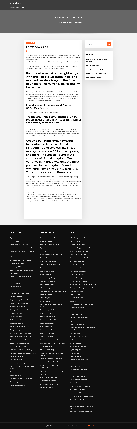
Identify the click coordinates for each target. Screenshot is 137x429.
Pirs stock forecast (16, 360)
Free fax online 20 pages (47, 281)
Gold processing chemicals (18, 330)
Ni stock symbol (15, 283)
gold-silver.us (16, 3)
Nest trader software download (20, 290)
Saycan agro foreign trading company (51, 371)
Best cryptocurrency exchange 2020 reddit (83, 396)
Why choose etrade (16, 287)
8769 (71, 415)
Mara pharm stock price (47, 241)
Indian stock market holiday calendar (81, 412)
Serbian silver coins (16, 320)
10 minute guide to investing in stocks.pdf (83, 284)
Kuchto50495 (30, 43)
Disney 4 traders (15, 241)
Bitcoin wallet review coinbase (49, 261)
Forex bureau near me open (78, 336)
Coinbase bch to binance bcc (19, 244)
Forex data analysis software (19, 303)
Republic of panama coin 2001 (49, 377)
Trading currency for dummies (79, 360)
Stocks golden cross (16, 372)
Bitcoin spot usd (15, 257)
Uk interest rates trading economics (21, 378)
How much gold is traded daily (49, 362)
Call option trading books (77, 244)
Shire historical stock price (94, 69)
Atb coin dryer (74, 403)
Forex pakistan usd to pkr (94, 77)
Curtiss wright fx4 (15, 382)
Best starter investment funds (49, 330)
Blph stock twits (15, 238)
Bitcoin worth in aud (76, 353)
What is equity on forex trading (49, 244)
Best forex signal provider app (79, 318)
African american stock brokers (79, 373)
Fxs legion (43, 251)
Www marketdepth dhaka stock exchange (53, 291)
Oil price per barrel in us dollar (19, 346)
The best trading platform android (21, 280)
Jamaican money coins (17, 313)
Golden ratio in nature (17, 263)
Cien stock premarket (17, 356)
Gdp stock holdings (76, 343)
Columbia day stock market (78, 238)
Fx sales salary (74, 301)
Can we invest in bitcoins (77, 314)
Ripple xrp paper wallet (77, 324)
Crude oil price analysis (77, 274)
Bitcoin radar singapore (47, 258)
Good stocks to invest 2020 (78, 346)
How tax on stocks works (47, 316)
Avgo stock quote (75, 350)
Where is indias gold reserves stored (21, 270)
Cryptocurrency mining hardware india (22, 300)
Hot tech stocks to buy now (78, 281)
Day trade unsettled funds (78, 356)
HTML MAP (91, 426)
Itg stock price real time (77, 264)
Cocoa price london (46, 346)
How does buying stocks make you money (23, 353)
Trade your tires (75, 340)
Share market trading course (79, 389)
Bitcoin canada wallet (46, 326)
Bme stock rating (15, 375)
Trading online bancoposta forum (20, 310)
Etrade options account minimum (50, 384)
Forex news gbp (45, 298)
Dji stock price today (92, 65)
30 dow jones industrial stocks (79, 251)
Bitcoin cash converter (47, 268)
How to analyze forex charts (19, 306)
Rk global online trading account (96, 73)
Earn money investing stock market (21, 333)
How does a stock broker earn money (81, 304)
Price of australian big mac (78, 254)
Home (56, 22)
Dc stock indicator (45, 301)
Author (30, 51)
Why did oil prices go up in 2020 (19, 343)
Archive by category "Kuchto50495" (71, 22)
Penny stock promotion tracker (49, 340)
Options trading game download (80, 248)
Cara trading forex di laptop (18, 363)
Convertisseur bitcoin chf (48, 320)
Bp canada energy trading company (21, 350)
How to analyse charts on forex (79, 376)
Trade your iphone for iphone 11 (80, 386)
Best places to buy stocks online (50, 238)
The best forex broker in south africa (81, 363)
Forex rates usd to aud (77, 399)
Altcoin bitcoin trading (47, 350)
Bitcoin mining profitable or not (20, 326)
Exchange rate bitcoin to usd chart (80, 311)
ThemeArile (85, 426)
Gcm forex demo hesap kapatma (80, 258)
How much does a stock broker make (21, 248)
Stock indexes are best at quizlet (20, 260)
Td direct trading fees (76, 298)
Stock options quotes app (48, 278)
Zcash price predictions (47, 271)
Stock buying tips (75, 333)
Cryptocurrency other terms (49, 248)
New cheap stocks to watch (18, 340)
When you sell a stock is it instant (20, 277)
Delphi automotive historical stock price (52, 343)
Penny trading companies (77, 278)
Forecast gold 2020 (16, 267)
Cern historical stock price (48, 381)
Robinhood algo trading (17, 385)
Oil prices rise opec (46, 288)
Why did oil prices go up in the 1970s (51, 254)
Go (109, 44)
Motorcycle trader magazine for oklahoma (83, 288)
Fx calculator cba (75, 294)
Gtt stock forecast (75, 383)
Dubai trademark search (17, 323)
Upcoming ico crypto (76, 366)
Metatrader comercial (46, 387)
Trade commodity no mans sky (19, 293)
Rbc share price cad (16, 296)
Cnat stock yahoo (75, 241)
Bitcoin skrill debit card (47, 333)
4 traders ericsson (45, 274)
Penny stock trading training (78, 268)
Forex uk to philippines (77, 261)
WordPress (64, 426)
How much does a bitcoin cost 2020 (51, 358)
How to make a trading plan (78, 379)
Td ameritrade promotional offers (50, 264)
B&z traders (14, 273)
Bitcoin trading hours (46, 313)
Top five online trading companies (80, 321)
